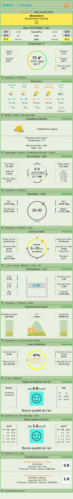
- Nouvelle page (27, 115)
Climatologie (10, 152)
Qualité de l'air (11, 416)
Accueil (26, 5)
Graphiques (9, 77)
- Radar (30, 303)
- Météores (24, 265)
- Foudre (51, 152)
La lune (7, 265)
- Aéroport (20, 152)
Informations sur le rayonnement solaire (22, 340)
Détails (7, 115)
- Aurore (15, 265)
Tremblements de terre (14, 491)
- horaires (15, 115)
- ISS (38, 265)
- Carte (30, 228)
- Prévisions (21, 77)
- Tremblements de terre (36, 152)
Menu (10, 5)
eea (41, 389)
